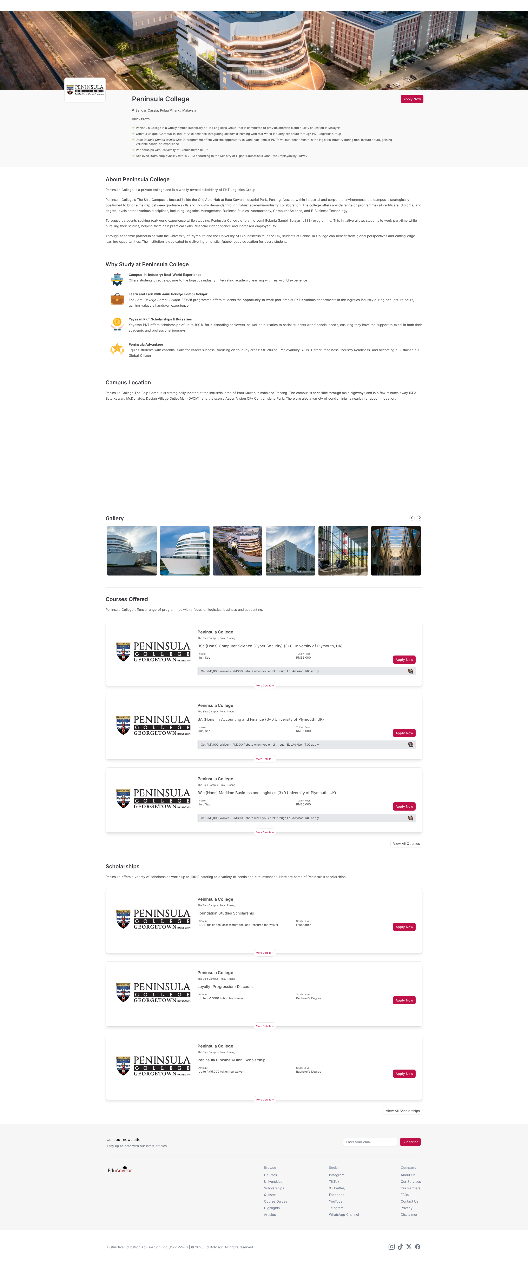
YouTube (336, 1201)
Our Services (411, 1181)
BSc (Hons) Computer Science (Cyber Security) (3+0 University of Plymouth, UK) (270, 646)
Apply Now (404, 660)
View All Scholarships (403, 1111)
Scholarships (274, 1188)
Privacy (406, 1208)
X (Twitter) (337, 1188)
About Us (408, 1175)
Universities (273, 1181)
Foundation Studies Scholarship (226, 913)
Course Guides (275, 1201)
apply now (412, 99)
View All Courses (406, 843)
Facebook (337, 1195)
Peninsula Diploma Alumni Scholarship (232, 1060)
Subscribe (410, 1142)
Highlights (272, 1208)
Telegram (336, 1208)
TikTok (334, 1181)
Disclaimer (409, 1214)
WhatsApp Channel (344, 1214)
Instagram (336, 1175)
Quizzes (270, 1195)
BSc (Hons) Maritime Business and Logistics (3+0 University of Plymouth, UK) (267, 793)
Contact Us (409, 1201)
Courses (270, 1175)
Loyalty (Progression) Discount (225, 986)
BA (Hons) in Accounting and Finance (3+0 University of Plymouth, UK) (261, 719)
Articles (270, 1214)
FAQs (405, 1195)
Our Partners (410, 1188)
